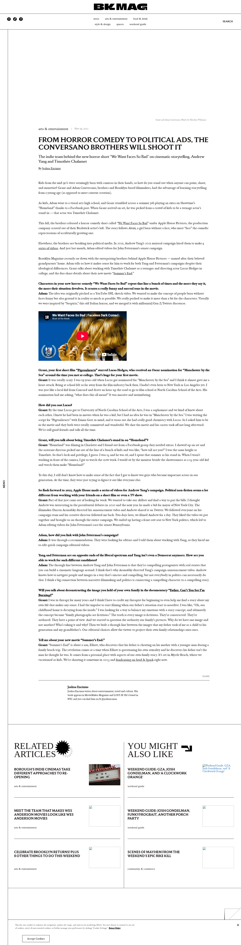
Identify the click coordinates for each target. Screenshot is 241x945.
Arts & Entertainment (116, 18)
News (96, 18)
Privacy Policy (114, 928)
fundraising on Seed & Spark (134, 660)
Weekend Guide (137, 24)
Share (206, 676)
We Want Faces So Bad (132, 223)
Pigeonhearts (87, 370)
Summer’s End (122, 273)
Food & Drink (140, 18)
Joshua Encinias (51, 168)
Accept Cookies (36, 938)
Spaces (120, 24)
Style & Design (103, 24)
